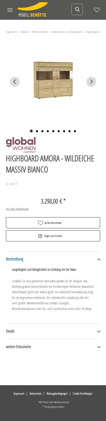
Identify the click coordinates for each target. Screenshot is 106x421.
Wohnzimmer (40, 32)
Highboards (93, 32)
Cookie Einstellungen (82, 393)
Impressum (19, 393)
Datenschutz (35, 393)
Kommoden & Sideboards (67, 32)
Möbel (25, 32)
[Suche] (77, 9)
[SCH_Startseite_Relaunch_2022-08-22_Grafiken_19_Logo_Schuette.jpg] (32, 10)
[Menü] (10, 10)
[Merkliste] (97, 10)
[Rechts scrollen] (91, 82)
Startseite (11, 32)
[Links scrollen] (15, 82)
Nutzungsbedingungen (57, 393)
